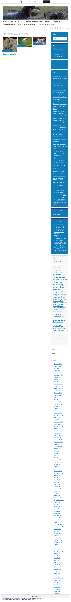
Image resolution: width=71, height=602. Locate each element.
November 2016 (58, 468)
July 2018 (56, 431)
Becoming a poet (61, 338)
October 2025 (58, 364)
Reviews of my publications (46, 24)
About (17, 21)
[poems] (57, 27)
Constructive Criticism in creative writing (59, 83)
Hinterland (56, 104)
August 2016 (57, 475)
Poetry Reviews (57, 21)
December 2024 (58, 375)
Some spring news (23, 49)
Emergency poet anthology (65, 338)
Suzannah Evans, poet (59, 307)
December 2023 (58, 384)
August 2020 (58, 395)
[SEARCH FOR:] (60, 38)
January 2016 (58, 491)
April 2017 (57, 457)
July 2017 (56, 451)
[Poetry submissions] (65, 27)
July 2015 (56, 504)
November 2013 (58, 547)
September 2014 (58, 526)
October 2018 (58, 424)
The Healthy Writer (56, 343)
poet (54, 141)
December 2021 (58, 386)
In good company (59, 245)
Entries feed (57, 52)
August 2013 (57, 553)
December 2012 (58, 571)
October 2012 (58, 575)
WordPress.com (58, 56)
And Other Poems (62, 76)
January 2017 (58, 464)
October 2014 (58, 524)
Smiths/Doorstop (56, 171)
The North (56, 192)
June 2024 (57, 379)
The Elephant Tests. (61, 176)
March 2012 (57, 591)
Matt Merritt (56, 129)
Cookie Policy (31, 599)
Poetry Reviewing (61, 144)
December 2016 (58, 466)
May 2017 (56, 455)
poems (47, 21)
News (22, 21)
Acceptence (55, 76)
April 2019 (57, 417)
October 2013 (58, 549)
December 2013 (58, 544)
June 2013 (57, 558)
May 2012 (57, 587)
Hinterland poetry (63, 104)
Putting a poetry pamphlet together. (60, 226)
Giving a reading (59, 224)
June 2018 (57, 433)
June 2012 (57, 584)
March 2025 (57, 373)
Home (5, 21)
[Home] (44, 27)
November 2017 (58, 444)
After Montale (55, 338)
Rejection (56, 158)
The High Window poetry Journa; (59, 185)
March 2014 (57, 538)
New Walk (61, 134)
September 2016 (59, 473)
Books (11, 21)
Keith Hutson (56, 122)
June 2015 (57, 506)
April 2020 (57, 399)
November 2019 (58, 410)
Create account (58, 49)
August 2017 (57, 448)
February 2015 (58, 515)
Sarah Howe (61, 162)
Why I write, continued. (57, 235)
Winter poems (57, 202)
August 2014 (57, 529)
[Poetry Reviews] (60, 27)
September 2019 (59, 415)
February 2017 (58, 462)
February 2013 (58, 567)
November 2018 (58, 422)
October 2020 (58, 393)
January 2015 (58, 518)
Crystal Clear (59, 85)
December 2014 (58, 520)
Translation (60, 200)
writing (64, 202)
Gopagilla (59, 99)
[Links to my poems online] (55, 27)
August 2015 (57, 502)
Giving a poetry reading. (57, 290)
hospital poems (57, 106)
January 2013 (58, 569)
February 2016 (58, 489)
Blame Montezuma (63, 78)
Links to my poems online (34, 21)
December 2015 (58, 493)
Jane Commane (61, 294)
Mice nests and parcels (39, 47)
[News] (52, 27)
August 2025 (57, 366)
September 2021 (59, 390)
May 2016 (57, 482)
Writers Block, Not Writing (60, 329)
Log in (56, 51)
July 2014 (56, 531)
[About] (49, 27)
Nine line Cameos (62, 136)
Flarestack (55, 99)
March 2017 (57, 460)
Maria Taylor (62, 125)
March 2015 (57, 513)
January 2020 (58, 406)
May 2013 (57, 560)
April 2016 (57, 484)
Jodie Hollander (62, 116)
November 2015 (58, 495)
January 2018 (58, 439)
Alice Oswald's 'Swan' (57, 338)
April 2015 (57, 511)
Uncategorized (60, 343)
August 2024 (57, 377)
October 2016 (58, 471)
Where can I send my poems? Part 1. (60, 251)
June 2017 (57, 453)
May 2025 (57, 370)
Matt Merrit (64, 127)
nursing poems (56, 139)
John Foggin (62, 118)
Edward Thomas (61, 281)
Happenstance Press (57, 101)
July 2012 (56, 582)
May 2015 (57, 509)
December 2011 (58, 593)
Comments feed (59, 54)
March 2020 (57, 402)
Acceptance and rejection (57, 271)
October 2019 (58, 413)
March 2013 (57, 564)
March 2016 (57, 486)
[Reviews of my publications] (67, 27)
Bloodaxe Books (56, 80)
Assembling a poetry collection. (59, 338)
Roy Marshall (13, 10)
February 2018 (58, 437)
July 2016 (56, 477)
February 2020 (58, 404)
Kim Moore (63, 122)
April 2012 (57, 589)
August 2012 (57, 580)
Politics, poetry (58, 240)
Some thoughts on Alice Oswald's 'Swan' (60, 243)
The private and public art (9, 55)
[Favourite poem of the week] (62, 27)
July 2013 (56, 555)
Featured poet (62, 97)
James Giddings (58, 113)
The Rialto (60, 195)
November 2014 (58, 522)
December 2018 (58, 419)
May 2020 (57, 397)
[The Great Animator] (47, 27)
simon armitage (61, 168)
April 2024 (57, 381)
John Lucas (55, 120)
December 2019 (58, 408)
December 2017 (58, 442)
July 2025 (56, 368)
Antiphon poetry (56, 78)
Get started (46, 1)
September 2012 (59, 578)
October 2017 (58, 446)
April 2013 (57, 562)
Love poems (56, 297)
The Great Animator (54, 343)
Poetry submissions (29, 24)
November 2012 (58, 573)
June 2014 (57, 533)
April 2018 (57, 435)
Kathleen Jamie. (62, 120)
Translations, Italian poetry (58, 343)
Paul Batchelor (63, 139)
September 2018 (59, 426)
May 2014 (56, 535)
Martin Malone (57, 127)
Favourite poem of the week (12, 24)
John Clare (55, 118)
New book (56, 134)
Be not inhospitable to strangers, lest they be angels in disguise (60, 231)
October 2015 (58, 497)
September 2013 (59, 551)
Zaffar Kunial (56, 204)
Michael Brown (61, 132)
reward (63, 160)
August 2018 (57, 428)
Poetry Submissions (60, 146)
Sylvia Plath (58, 173)
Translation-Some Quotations (59, 248)
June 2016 (57, 480)
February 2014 (58, 540)
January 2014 (58, 542)
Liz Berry (55, 125)
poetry (58, 141)
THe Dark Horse (58, 309)
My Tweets (56, 214)
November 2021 (58, 388)
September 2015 (59, 500)
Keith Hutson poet (58, 296)
